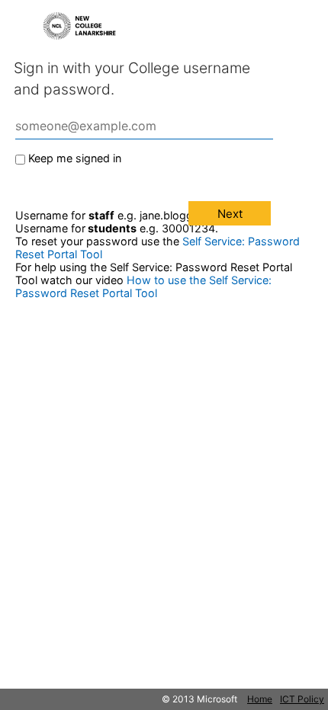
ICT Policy (302, 699)
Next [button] (230, 213)
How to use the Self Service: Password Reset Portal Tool (143, 286)
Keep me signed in (74, 158)
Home (259, 699)
